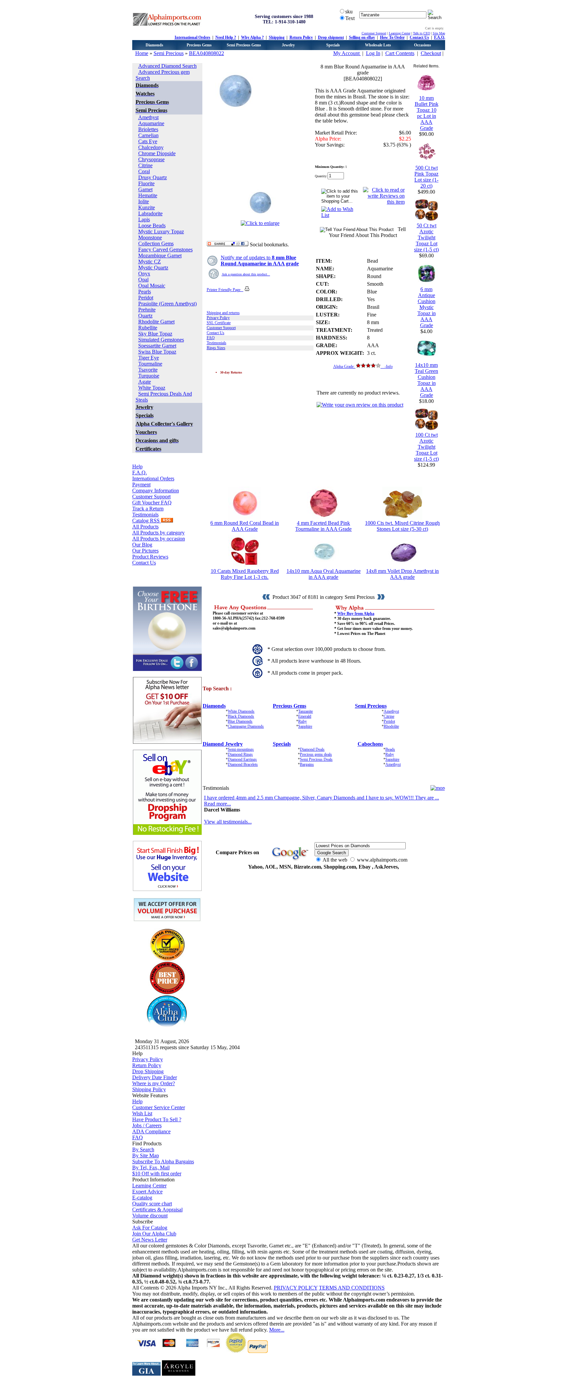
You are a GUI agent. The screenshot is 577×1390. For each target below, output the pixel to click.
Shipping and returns (223, 312)
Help (137, 466)
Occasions (422, 45)
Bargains (307, 764)
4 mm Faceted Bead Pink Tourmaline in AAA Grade (323, 526)
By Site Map (145, 1155)
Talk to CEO (421, 33)
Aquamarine (151, 123)
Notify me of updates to (260, 260)
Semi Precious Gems (244, 45)
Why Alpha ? (252, 37)
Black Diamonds (241, 716)
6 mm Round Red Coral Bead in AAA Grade (244, 526)
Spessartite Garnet (157, 346)
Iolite (143, 201)
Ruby (302, 721)
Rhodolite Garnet (156, 321)
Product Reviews (150, 556)
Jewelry (288, 45)
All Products (145, 526)
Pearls (144, 291)
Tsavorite (148, 370)
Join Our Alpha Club (154, 1233)
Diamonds (154, 45)
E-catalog (142, 1197)
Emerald (304, 716)
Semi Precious (169, 53)
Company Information (155, 490)
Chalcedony (151, 147)
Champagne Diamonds (246, 726)
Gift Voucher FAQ (152, 502)
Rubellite (147, 327)
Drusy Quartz (152, 177)
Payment (141, 484)
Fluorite (146, 183)
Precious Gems (199, 45)
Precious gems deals (316, 754)
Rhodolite (391, 726)
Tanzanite (305, 711)
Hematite (147, 195)
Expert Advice (147, 1191)
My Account (347, 53)
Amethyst (148, 117)
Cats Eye (147, 141)
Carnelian (148, 135)
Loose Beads (152, 225)
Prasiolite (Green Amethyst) (167, 303)
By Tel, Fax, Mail (151, 1167)
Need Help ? (225, 37)
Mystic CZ (149, 261)
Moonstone (150, 237)
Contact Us (419, 37)
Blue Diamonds (240, 721)
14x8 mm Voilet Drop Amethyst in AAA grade (402, 574)
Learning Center (399, 33)
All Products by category (158, 532)
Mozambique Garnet (160, 255)
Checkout (431, 53)
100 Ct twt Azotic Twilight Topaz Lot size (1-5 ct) (426, 447)
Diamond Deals (312, 749)
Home (141, 53)
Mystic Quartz (153, 267)
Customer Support (374, 33)
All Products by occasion (158, 538)
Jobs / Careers (147, 1125)
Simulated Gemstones (161, 339)
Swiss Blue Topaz (157, 352)
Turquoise (148, 376)
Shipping (276, 37)
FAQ (211, 337)
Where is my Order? (153, 1083)
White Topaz (151, 388)
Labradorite (150, 213)
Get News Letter (149, 1239)
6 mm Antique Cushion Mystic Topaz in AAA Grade (426, 307)
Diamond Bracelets (243, 764)
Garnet (145, 189)
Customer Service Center (158, 1107)
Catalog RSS (146, 520)
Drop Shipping (148, 1071)
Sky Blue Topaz (155, 333)
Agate (144, 382)
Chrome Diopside (157, 153)
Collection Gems (156, 243)
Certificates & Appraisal (157, 1209)
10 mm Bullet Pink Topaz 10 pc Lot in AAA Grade (426, 113)
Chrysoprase (151, 159)
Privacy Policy (218, 317)
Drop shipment (331, 37)
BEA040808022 (206, 53)
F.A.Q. (439, 37)
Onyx (144, 273)
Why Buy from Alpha (355, 613)
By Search (143, 1149)
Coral (144, 171)
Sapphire (305, 726)
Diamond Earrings (242, 759)
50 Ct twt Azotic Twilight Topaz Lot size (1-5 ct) (426, 237)
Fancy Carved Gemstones (165, 249)
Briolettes (148, 129)
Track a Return (148, 508)
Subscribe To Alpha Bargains (163, 1161)
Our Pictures (145, 550)
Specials (333, 45)
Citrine (145, 165)
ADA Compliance (151, 1131)
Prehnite (147, 309)
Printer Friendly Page (225, 289)
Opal (143, 279)
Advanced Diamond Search (167, 66)
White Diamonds (241, 711)
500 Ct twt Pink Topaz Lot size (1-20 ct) (426, 177)
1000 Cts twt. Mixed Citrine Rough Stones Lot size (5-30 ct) (402, 526)
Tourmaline (150, 364)
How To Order (392, 37)
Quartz (145, 315)
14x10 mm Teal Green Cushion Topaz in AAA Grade (426, 380)
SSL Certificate (219, 322)
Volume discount (150, 1215)
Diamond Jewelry (223, 744)
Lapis (144, 219)
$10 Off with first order (156, 1173)
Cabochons (370, 744)
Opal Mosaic (151, 285)
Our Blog (142, 544)
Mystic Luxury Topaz (161, 231)
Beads (390, 749)
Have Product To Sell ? (156, 1119)
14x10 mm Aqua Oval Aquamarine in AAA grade (323, 574)
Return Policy (301, 37)
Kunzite (146, 207)
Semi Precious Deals (316, 759)
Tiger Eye (148, 358)
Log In (373, 53)
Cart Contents (399, 53)
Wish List (142, 1113)
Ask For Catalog (149, 1227)
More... (276, 1330)
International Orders (192, 37)
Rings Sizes (216, 347)
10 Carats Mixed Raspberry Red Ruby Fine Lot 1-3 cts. (245, 574)
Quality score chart (152, 1203)
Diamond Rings (240, 754)
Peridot (145, 297)
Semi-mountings (241, 749)
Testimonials (145, 514)
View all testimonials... (228, 822)
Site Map (439, 33)
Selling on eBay (362, 37)
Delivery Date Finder (154, 1077)
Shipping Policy (149, 1089)
